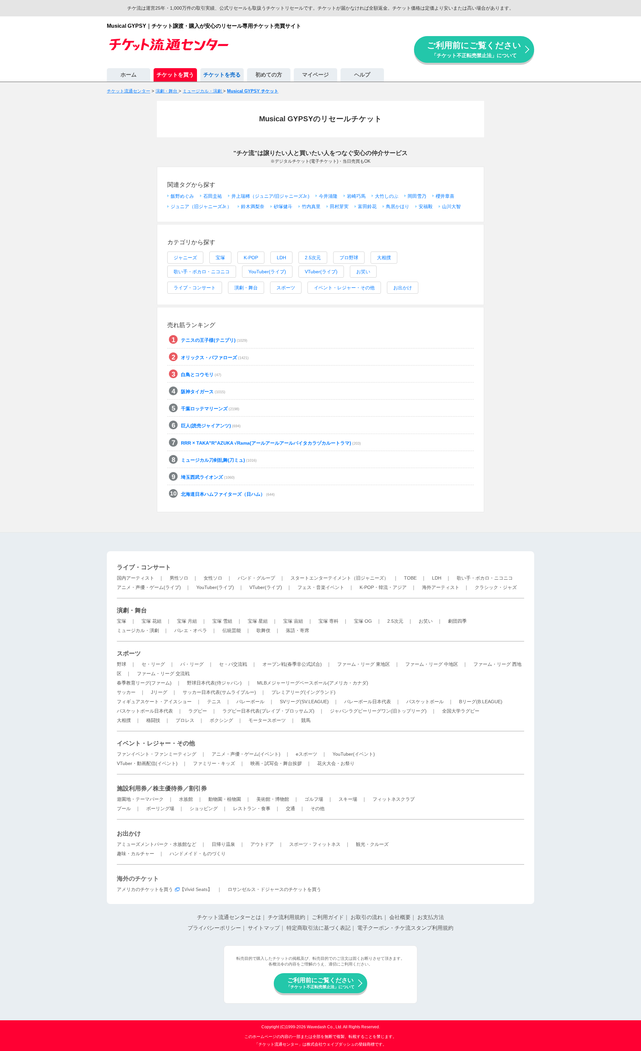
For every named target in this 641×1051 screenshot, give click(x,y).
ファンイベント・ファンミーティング (156, 754)
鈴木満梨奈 (252, 206)
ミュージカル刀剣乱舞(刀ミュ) (219, 460)
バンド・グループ (256, 578)
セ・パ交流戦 (233, 664)
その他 (317, 808)
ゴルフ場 (313, 799)
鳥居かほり (397, 206)
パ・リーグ (192, 664)
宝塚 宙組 (293, 621)
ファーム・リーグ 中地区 (431, 664)
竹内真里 (311, 206)
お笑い (363, 271)
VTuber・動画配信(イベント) (147, 763)
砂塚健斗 (283, 206)
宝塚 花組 (152, 621)
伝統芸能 (231, 630)
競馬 (305, 720)
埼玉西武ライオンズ (208, 477)
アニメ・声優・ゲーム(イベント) (246, 754)
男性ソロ (179, 578)
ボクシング (221, 720)
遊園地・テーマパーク (140, 799)
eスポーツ (306, 754)
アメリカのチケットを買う (145, 889)
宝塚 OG (363, 621)
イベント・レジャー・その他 (344, 287)
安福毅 (426, 206)
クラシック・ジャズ (496, 587)
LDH (281, 257)
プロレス (185, 720)
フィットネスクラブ (394, 799)
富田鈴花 (367, 206)
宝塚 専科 (328, 621)
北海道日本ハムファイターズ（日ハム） (228, 494)
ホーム (129, 75)
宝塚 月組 (187, 621)
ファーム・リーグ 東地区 (363, 664)
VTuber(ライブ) (321, 271)
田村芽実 (339, 206)
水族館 (186, 799)
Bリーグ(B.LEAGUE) (480, 701)
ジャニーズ (185, 257)
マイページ (315, 75)
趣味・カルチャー (135, 853)
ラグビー (197, 711)
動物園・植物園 (224, 799)
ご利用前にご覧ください (474, 49)
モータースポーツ (267, 720)
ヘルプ (362, 75)
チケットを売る (222, 75)
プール (124, 808)
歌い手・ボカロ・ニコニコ (202, 271)
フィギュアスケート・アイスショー (154, 701)
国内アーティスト (135, 578)
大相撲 (384, 257)
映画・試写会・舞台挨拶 (276, 763)
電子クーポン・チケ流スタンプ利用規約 (405, 928)
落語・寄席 (297, 630)
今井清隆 (328, 196)
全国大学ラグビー (460, 711)
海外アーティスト (440, 587)
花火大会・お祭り (336, 763)
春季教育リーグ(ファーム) (144, 683)
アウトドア (262, 844)
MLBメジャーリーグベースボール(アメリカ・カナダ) (312, 683)
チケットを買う (175, 75)
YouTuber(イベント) (354, 754)
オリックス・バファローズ (215, 357)
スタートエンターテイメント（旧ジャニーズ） (339, 578)
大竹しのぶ (386, 196)
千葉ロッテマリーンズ (210, 408)
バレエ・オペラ (190, 630)
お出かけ (402, 287)
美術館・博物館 (272, 799)
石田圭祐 (212, 196)
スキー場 (348, 799)
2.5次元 (313, 257)
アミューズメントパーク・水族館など (156, 844)
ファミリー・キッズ (214, 763)
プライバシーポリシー (214, 928)
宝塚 (220, 257)
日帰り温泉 (223, 844)
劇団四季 (457, 621)
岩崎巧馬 (356, 196)
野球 (121, 664)
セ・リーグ (153, 664)
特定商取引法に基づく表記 (318, 928)
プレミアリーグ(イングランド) (303, 692)
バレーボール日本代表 (367, 701)
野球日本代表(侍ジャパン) (214, 683)
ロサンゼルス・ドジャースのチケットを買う (274, 889)
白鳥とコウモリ (201, 374)
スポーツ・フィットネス (315, 844)
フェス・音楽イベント (320, 587)
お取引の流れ (367, 917)
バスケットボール (425, 701)
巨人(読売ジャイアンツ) (211, 425)
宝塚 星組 (258, 621)
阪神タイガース (203, 391)
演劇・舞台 (246, 287)
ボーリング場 (160, 808)
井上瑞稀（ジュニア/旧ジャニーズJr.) (270, 196)
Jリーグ (159, 692)
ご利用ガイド (328, 917)
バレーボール (250, 701)
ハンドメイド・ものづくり (198, 853)
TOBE (410, 578)
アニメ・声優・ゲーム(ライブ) (149, 587)
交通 (290, 808)
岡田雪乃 (417, 196)
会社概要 (400, 917)
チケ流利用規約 (286, 917)
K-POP (251, 257)
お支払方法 (430, 917)
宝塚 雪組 (222, 621)
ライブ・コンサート (195, 287)
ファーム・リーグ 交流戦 (163, 673)
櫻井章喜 (445, 196)
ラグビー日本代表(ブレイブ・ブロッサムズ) (268, 711)
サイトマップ (264, 928)
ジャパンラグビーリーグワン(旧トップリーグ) (378, 711)
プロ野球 (349, 257)
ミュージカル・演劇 (138, 630)
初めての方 (268, 75)
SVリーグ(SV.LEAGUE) (304, 701)
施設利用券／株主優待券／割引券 (162, 788)
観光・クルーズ (372, 844)
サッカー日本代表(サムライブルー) (219, 692)
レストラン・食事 (251, 808)
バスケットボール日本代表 (145, 711)
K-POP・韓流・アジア (383, 587)
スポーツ (285, 287)
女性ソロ (213, 578)
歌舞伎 (263, 630)
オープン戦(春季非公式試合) (292, 664)
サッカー (126, 692)
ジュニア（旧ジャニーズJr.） (201, 206)
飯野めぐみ (182, 196)
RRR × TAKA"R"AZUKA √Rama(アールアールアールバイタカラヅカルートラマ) (271, 443)
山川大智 (451, 206)
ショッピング (204, 808)
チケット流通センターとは (229, 917)
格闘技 (153, 720)
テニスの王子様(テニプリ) (214, 340)
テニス (214, 701)
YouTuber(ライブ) (267, 271)
